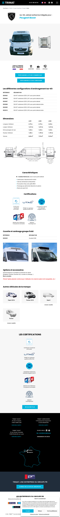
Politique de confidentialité (44, 514)
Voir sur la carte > (16, 425)
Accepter (28, 511)
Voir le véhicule (11, 296)
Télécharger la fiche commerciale (30, 75)
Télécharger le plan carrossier (31, 80)
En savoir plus (30, 407)
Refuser (40, 511)
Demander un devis (43, 436)
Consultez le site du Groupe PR (30, 487)
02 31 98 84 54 (33, 2)
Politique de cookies (34, 514)
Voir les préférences (52, 511)
